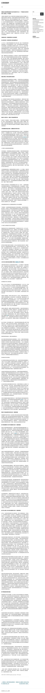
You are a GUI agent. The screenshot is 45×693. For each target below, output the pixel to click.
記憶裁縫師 (5, 3)
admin (20, 674)
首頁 (2, 6)
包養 (7, 315)
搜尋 (33, 11)
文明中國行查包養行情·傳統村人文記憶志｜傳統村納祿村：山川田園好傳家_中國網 (38, 31)
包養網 (21, 399)
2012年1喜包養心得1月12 (37, 25)
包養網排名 (25, 137)
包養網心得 (17, 262)
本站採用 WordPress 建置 (5, 690)
